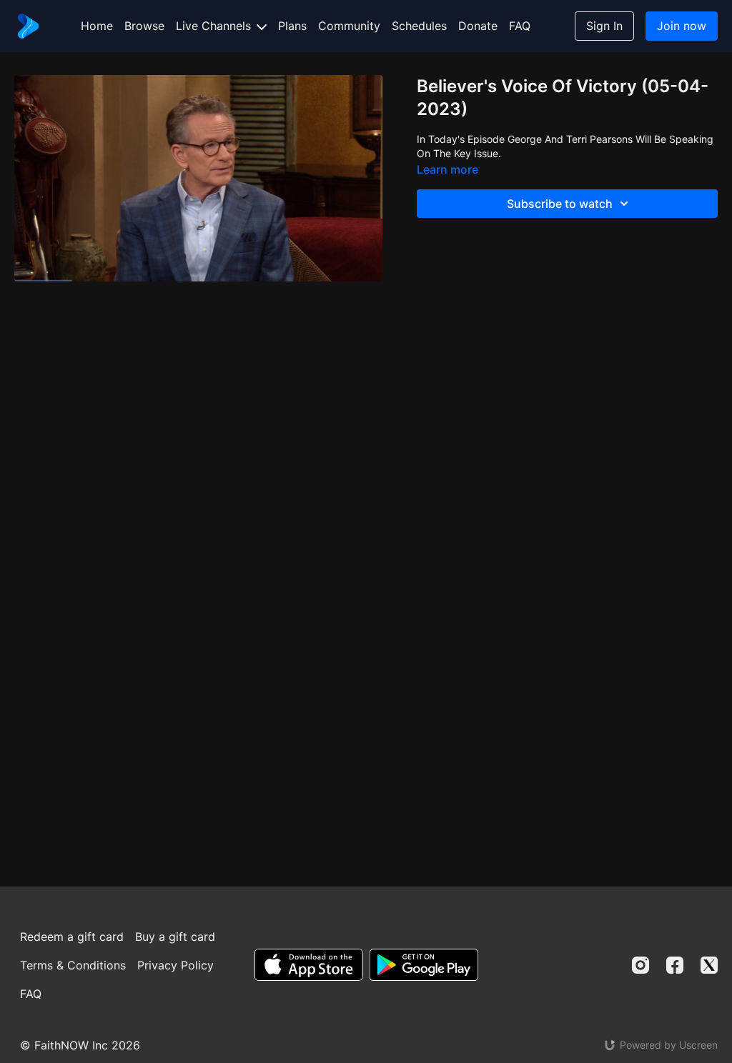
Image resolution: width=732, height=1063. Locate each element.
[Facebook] (674, 965)
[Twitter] (709, 965)
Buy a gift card (175, 936)
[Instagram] (640, 965)
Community (349, 26)
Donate (478, 26)
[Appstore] (308, 965)
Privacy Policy (175, 965)
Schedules (419, 26)
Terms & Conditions (73, 965)
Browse (144, 26)
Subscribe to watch (560, 203)
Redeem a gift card (72, 936)
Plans (292, 26)
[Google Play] (424, 965)
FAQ (519, 26)
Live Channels (215, 26)
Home (97, 26)
